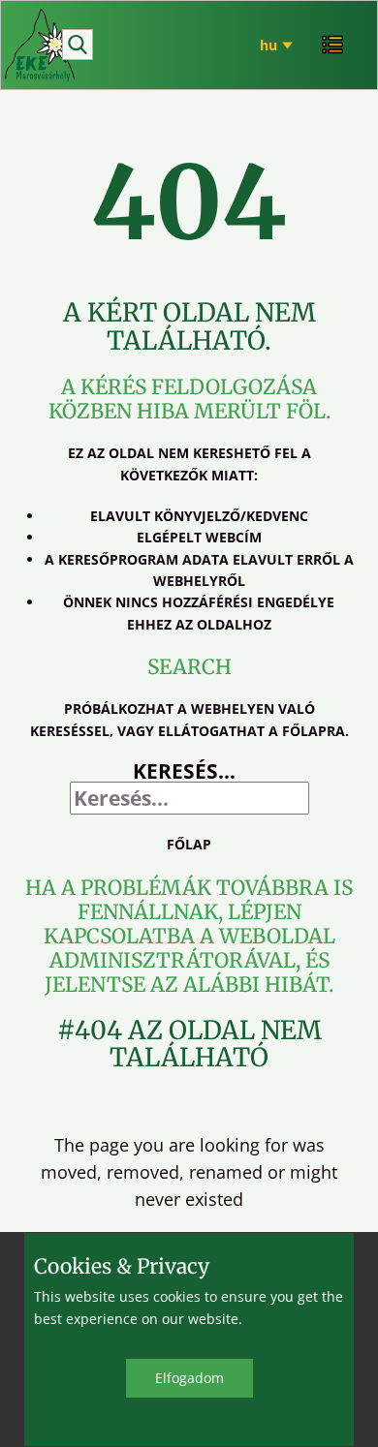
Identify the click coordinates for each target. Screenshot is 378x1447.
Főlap (189, 844)
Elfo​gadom (189, 1378)
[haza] (40, 45)
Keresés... (184, 771)
